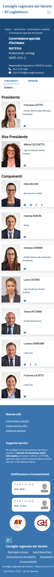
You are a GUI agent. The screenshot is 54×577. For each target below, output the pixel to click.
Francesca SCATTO (34, 375)
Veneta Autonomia (32, 321)
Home (8, 29)
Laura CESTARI (32, 280)
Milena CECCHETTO (34, 144)
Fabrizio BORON (32, 216)
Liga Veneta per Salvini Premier (33, 290)
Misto (26, 225)
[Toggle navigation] (49, 12)
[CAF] (42, 523)
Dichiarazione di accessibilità (21, 557)
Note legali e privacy (18, 552)
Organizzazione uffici (16, 426)
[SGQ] (30, 487)
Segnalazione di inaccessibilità (36, 559)
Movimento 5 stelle (33, 193)
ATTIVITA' (33, 81)
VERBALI (8, 87)
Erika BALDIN (31, 184)
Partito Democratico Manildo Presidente (36, 112)
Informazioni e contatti (17, 421)
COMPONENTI (11, 81)
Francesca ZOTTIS (33, 105)
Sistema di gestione (16, 430)
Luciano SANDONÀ (34, 343)
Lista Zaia (28, 353)
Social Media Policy (42, 552)
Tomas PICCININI (33, 312)
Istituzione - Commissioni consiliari (32, 29)
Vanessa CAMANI (33, 248)
